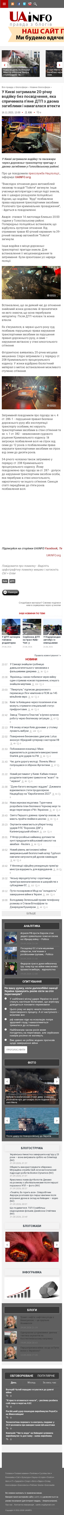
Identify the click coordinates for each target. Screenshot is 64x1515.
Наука (34, 1477)
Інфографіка (32, 1272)
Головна (9, 1473)
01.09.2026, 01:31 (18, 1163)
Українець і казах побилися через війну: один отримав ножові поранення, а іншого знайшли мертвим (34, 680)
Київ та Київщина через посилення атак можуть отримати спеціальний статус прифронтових (33, 706)
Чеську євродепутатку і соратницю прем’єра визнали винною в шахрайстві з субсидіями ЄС (34, 882)
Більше (31, 913)
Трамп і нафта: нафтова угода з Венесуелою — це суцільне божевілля (37, 1320)
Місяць (32, 1382)
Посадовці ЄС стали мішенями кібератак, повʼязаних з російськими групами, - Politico (37, 951)
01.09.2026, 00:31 (18, 1188)
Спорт (27, 1481)
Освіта (50, 1477)
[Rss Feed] (12, 4)
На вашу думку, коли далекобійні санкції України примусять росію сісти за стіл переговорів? (31, 991)
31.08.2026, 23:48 (18, 1217)
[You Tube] (29, 4)
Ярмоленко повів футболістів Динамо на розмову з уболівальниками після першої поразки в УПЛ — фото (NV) (34, 1182)
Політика (34, 1473)
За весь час (49, 1382)
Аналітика (32, 926)
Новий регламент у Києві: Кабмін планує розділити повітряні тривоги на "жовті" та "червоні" (34, 778)
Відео (40, 1481)
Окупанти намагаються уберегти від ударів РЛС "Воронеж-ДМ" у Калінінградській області (31, 828)
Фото (32, 1062)
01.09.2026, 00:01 (18, 1204)
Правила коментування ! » (47, 655)
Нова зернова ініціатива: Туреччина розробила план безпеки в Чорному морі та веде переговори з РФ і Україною (35, 806)
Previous (3, 65)
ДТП (12, 581)
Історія (42, 1477)
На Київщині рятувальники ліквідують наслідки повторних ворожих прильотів (32, 1098)
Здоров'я (19, 1481)
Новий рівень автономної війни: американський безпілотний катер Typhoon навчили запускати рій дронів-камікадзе (35, 853)
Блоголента (23, 1485)
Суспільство (44, 1473)
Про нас (9, 1505)
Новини (31, 659)
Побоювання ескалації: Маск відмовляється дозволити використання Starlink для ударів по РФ (34, 752)
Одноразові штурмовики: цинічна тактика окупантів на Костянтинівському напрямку (38, 1335)
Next (60, 65)
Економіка (9, 1477)
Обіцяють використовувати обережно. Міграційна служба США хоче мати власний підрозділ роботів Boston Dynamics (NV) (33, 1170)
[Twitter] (24, 4)
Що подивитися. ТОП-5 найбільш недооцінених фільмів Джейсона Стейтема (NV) (33, 1210)
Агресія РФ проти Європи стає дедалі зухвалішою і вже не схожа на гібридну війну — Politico (39, 936)
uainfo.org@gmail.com (45, 1505)
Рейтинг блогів (36, 1485)
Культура (26, 1477)
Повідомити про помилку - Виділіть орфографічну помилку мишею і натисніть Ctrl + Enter (30, 569)
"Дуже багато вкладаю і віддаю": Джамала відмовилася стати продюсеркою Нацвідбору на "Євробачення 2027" (35, 790)
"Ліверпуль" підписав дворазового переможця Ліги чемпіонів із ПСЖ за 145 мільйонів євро (33, 693)
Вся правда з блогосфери (15, 87)
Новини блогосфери (40, 87)
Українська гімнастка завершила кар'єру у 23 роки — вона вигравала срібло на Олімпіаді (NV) (34, 1157)
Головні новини (21, 1473)
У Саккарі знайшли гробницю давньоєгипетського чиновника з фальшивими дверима (29, 668)
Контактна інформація (24, 1505)
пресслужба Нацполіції (43, 173)
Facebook (51, 548)
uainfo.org (38, 1497)
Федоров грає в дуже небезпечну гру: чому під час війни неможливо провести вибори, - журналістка (39, 966)
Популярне (46, 1375)
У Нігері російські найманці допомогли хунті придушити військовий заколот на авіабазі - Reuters (33, 841)
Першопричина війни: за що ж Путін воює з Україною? (39, 1349)
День (14, 1382)
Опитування (32, 981)
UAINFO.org (23, 177)
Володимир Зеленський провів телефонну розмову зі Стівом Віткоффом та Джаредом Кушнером (34, 903)
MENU (4, 4)
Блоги (32, 1310)
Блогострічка (32, 1148)
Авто (7, 1481)
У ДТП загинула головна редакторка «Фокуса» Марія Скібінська (11, 644)
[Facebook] (18, 4)
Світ (18, 1477)
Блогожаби (32, 1226)
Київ (5, 581)
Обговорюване (21, 1375)
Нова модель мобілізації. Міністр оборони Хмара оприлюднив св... (16, 72)
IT (12, 1481)
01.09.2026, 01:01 (18, 1176)
